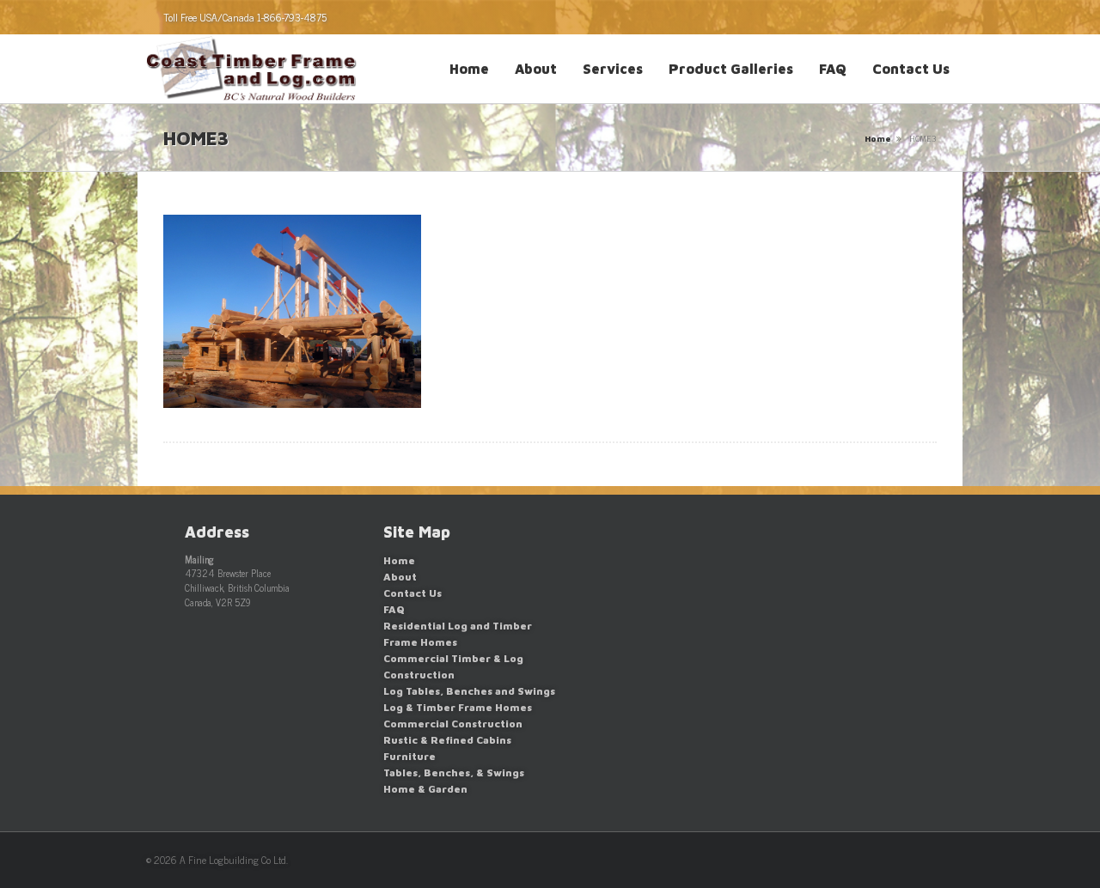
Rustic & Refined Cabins (447, 739)
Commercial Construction (452, 723)
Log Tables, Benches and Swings (469, 690)
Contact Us (911, 68)
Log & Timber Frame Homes (457, 707)
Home (469, 68)
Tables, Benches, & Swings (453, 772)
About (536, 68)
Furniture (409, 756)
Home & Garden (425, 788)
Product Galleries (731, 68)
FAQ (832, 68)
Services (613, 68)
